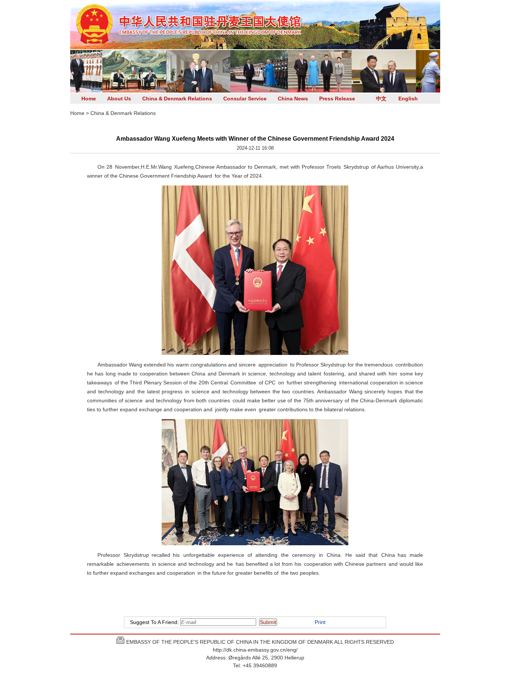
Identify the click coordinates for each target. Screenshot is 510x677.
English (408, 99)
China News (293, 99)
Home (88, 99)
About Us (119, 99)
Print (320, 622)
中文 (381, 99)
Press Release (337, 99)
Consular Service (245, 99)
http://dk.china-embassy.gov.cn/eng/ (255, 650)
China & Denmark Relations (177, 99)
